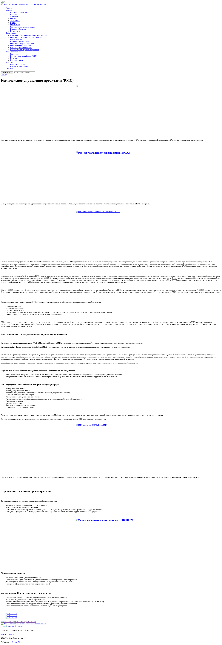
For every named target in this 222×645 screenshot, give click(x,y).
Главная (9, 8)
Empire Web (17, 642)
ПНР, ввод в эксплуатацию (21, 48)
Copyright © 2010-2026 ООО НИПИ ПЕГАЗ (18, 630)
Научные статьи (16, 60)
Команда (13, 19)
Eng (5, 75)
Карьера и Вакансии (18, 29)
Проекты (9, 62)
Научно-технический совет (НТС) (23, 56)
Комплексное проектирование (22, 43)
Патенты (13, 58)
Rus (2, 75)
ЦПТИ (12, 23)
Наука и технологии (14, 52)
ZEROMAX (15, 21)
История (13, 14)
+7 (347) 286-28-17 (8, 634)
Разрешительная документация (22, 27)
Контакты (9, 68)
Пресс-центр (15, 31)
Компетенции (11, 33)
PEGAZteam (15, 25)
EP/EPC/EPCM (16, 39)
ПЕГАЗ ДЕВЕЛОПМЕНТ (20, 12)
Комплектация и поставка (20, 46)
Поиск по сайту (7, 72)
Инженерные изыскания (19, 41)
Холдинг (9, 10)
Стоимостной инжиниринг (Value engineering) (28, 35)
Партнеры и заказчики (19, 66)
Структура (14, 16)
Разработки (14, 54)
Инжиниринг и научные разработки (24, 50)
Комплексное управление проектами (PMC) (27, 37)
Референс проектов (17, 64)
